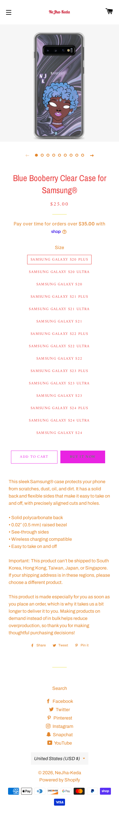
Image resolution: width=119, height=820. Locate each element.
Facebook (62, 701)
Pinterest (62, 717)
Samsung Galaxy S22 (59, 358)
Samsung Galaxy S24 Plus (59, 408)
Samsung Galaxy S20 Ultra (59, 272)
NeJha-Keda (68, 772)
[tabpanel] (59, 82)
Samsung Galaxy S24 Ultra (59, 420)
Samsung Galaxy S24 (59, 433)
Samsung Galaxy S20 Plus (59, 259)
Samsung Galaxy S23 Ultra (59, 383)
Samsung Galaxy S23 (59, 395)
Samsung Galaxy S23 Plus (59, 371)
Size (59, 247)
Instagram (62, 726)
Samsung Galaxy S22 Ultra (59, 346)
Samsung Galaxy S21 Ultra (59, 309)
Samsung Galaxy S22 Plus (59, 334)
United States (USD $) (57, 758)
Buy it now (82, 456)
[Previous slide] (27, 155)
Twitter (62, 709)
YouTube (62, 743)
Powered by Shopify (59, 779)
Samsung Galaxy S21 (59, 321)
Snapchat (62, 734)
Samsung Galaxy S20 (59, 284)
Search (59, 688)
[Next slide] (91, 155)
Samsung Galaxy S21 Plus (59, 296)
